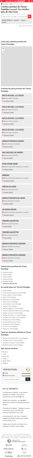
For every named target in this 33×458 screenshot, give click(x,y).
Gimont (23, 20)
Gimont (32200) (8, 147)
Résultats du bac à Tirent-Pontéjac (13, 340)
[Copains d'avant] (9, 452)
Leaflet (30, 85)
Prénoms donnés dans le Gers (11, 322)
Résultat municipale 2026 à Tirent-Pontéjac (15, 338)
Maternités (6, 356)
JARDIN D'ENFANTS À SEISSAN (13, 243)
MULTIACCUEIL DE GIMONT (12, 152)
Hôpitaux (5, 363)
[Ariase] (9, 456)
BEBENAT (5, 175)
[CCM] (9, 445)
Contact (15, 434)
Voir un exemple (26, 373)
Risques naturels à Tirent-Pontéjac (13, 313)
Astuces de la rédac (9, 375)
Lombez (4, 22)
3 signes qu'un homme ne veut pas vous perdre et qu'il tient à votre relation (15, 425)
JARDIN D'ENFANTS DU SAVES (13, 198)
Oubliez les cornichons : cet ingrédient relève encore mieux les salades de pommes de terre (16, 402)
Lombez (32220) (8, 192)
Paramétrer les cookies (19, 436)
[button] (3, 48)
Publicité (20, 434)
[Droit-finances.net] (24, 449)
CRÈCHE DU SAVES (9, 186)
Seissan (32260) (8, 249)
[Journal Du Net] (24, 445)
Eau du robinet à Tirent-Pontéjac (12, 295)
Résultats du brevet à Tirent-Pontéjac (14, 343)
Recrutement (27, 434)
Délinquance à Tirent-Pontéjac (12, 320)
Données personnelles (7, 436)
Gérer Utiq (28, 436)
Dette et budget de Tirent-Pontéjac (13, 308)
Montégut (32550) (9, 181)
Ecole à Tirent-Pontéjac (9, 297)
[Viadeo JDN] (24, 452)
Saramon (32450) (9, 101)
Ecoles (4, 354)
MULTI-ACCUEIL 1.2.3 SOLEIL (13, 95)
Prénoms (5, 352)
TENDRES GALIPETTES (10, 221)
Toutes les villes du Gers (10, 283)
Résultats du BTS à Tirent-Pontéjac (13, 345)
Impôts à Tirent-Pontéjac (10, 306)
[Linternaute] (9, 449)
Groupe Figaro (14, 437)
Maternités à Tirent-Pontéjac (11, 299)
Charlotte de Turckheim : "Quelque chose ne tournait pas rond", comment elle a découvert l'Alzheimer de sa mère (16, 410)
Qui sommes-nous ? (8, 434)
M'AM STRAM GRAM (10, 164)
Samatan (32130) (9, 215)
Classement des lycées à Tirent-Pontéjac (14, 293)
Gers (11, 4)
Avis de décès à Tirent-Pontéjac (12, 304)
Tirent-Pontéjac (7, 290)
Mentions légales (6, 437)
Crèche (6, 4)
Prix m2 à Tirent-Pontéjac (10, 326)
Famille (6, 373)
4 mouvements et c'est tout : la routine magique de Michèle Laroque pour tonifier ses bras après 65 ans (16, 418)
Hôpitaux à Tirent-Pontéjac (10, 329)
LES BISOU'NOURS (9, 209)
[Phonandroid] (24, 456)
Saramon (16, 20)
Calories (5, 358)
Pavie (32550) (7, 226)
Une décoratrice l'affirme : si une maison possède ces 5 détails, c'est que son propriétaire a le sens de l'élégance (15, 394)
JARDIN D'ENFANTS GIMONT (13, 141)
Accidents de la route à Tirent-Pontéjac (14, 317)
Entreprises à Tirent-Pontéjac (11, 324)
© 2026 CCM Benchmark (25, 437)
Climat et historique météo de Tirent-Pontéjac (16, 311)
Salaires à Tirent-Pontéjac (10, 302)
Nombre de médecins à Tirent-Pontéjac (14, 315)
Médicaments (7, 361)
